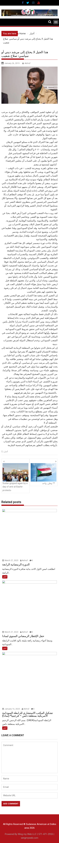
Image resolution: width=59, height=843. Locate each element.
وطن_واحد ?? (48, 483)
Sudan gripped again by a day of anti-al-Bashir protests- (15, 487)
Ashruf (27, 63)
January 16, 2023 (12, 709)
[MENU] (55, 22)
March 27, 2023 (12, 560)
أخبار (6, 452)
